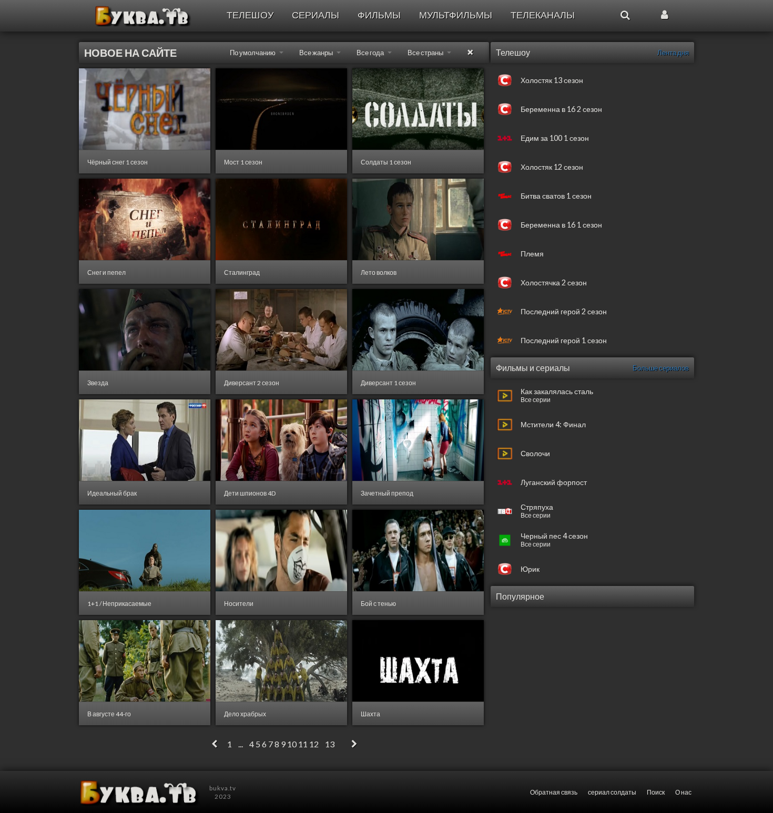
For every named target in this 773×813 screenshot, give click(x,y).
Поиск (656, 792)
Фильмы (379, 14)
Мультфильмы (455, 14)
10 (292, 744)
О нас (683, 792)
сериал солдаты (612, 792)
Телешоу (250, 14)
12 (314, 744)
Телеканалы (543, 14)
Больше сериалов (661, 368)
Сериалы (315, 14)
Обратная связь (553, 792)
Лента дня (673, 52)
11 (303, 744)
